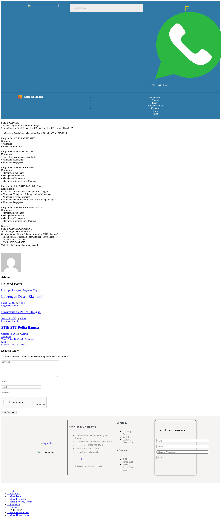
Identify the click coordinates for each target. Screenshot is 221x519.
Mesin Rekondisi (17, 499)
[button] (13, 97)
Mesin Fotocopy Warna (20, 501)
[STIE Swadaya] (2, 250)
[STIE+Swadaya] (4, 250)
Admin (22, 303)
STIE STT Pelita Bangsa (20, 327)
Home (12, 491)
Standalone (14, 504)
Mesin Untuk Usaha (19, 515)
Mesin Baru (15, 496)
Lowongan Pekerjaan (11, 290)
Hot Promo (14, 493)
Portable (13, 507)
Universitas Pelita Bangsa (21, 312)
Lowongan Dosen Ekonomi (21, 296)
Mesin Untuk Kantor (19, 512)
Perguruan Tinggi (31, 290)
